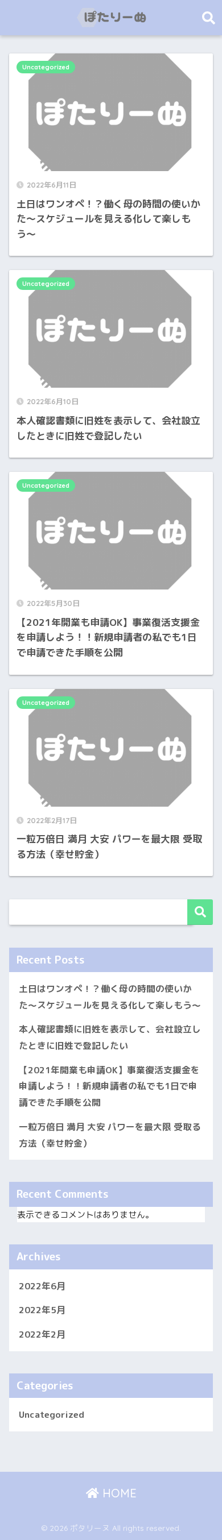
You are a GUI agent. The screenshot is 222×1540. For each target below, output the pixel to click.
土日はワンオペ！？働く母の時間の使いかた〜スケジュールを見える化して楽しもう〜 (110, 996)
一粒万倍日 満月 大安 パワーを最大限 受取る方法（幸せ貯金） (110, 1134)
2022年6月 (42, 1286)
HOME (118, 1493)
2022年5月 (42, 1310)
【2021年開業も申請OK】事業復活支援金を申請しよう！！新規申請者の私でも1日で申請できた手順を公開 (109, 1086)
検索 (200, 912)
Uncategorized (45, 67)
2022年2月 (42, 1334)
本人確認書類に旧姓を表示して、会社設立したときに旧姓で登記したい (110, 1037)
